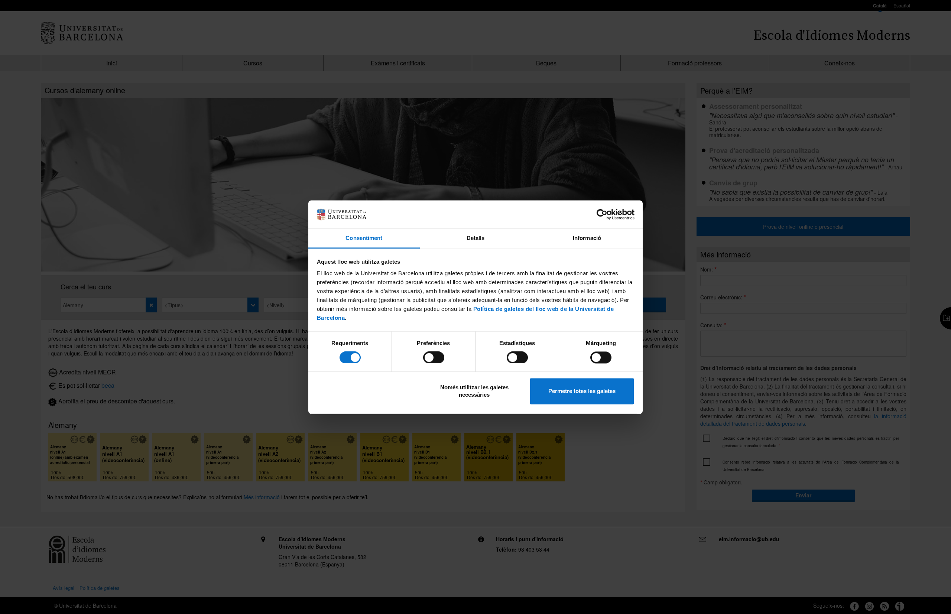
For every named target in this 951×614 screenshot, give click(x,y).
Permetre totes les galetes (582, 391)
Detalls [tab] (476, 238)
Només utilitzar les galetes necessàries (474, 391)
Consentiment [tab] (363, 238)
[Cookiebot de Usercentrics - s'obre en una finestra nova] (601, 214)
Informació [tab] (587, 238)
